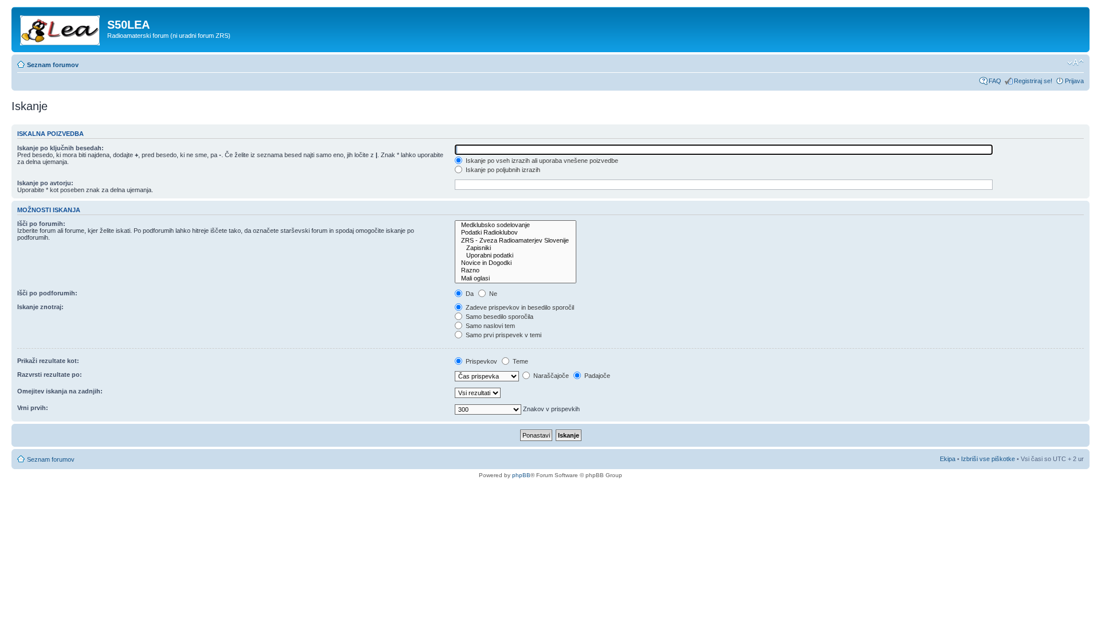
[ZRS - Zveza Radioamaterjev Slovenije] (515, 240)
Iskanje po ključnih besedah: (60, 148)
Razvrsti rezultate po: (49, 374)
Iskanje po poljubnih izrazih (502, 169)
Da (469, 293)
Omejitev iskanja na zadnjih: (60, 391)
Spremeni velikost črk (1075, 62)
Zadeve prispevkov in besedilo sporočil (519, 307)
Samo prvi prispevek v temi (502, 334)
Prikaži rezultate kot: (48, 360)
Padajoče (596, 375)
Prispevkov (480, 361)
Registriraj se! (1033, 80)
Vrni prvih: (32, 407)
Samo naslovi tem (489, 325)
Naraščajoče (550, 375)
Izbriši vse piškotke (989, 458)
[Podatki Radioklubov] (515, 232)
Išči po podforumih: (47, 293)
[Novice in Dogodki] (515, 263)
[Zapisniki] (515, 248)
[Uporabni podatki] (515, 255)
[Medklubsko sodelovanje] (515, 225)
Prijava (1074, 80)
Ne (492, 293)
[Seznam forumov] (60, 28)
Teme (519, 361)
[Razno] (515, 270)
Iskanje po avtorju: (45, 183)
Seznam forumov (53, 64)
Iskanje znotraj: (40, 306)
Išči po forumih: (41, 223)
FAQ (995, 80)
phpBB (521, 475)
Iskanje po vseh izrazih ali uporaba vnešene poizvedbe (541, 160)
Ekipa (947, 458)
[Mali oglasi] (515, 278)
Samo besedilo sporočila (498, 316)
